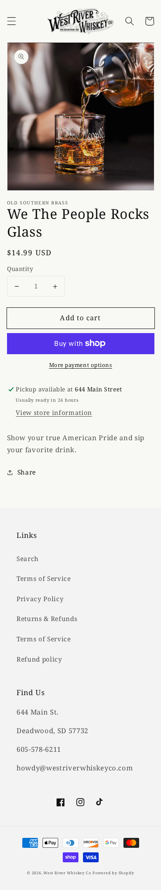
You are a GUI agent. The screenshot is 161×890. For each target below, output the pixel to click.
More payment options (80, 365)
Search (28, 558)
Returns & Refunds (47, 618)
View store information (54, 412)
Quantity (20, 269)
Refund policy (39, 659)
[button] (11, 21)
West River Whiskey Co (67, 873)
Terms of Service (44, 578)
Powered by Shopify (113, 873)
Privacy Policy (40, 599)
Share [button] (26, 472)
